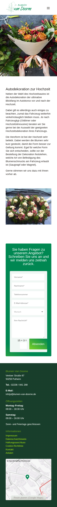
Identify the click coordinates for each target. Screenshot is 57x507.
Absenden (38, 344)
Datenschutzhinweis (16, 439)
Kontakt (10, 449)
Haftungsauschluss (15, 442)
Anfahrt (9, 453)
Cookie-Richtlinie (14, 446)
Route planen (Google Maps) (28, 497)
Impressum (11, 435)
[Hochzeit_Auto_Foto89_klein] (28, 223)
